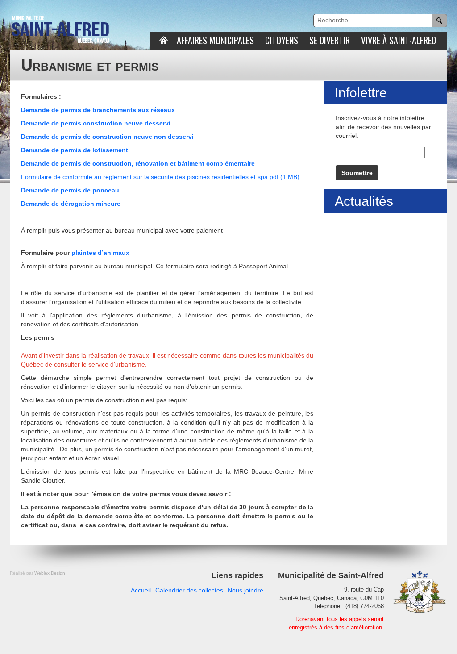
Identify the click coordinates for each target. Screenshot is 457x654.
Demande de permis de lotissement (74, 150)
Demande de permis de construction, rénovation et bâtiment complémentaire (138, 163)
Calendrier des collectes (189, 590)
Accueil (141, 590)
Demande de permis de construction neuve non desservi (107, 136)
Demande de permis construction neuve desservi (95, 123)
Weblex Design (49, 573)
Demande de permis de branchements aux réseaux (98, 109)
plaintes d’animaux (100, 252)
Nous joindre (245, 590)
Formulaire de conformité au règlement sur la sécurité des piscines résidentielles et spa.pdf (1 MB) (160, 176)
